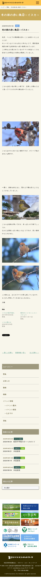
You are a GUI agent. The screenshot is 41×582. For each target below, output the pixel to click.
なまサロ (9, 413)
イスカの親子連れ (8, 313)
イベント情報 (8, 401)
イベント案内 (11, 405)
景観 (4, 420)
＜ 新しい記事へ (7, 352)
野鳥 (4, 374)
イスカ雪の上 (6, 322)
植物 (4, 394)
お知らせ (6, 381)
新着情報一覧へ (20, 352)
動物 (4, 387)
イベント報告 (11, 409)
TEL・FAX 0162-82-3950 (21, 570)
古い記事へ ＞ (34, 352)
